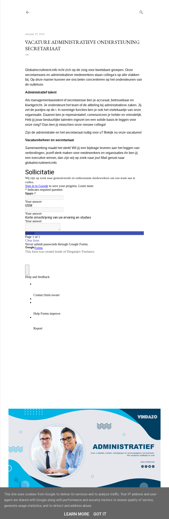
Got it (100, 514)
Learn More (76, 514)
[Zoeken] (141, 11)
